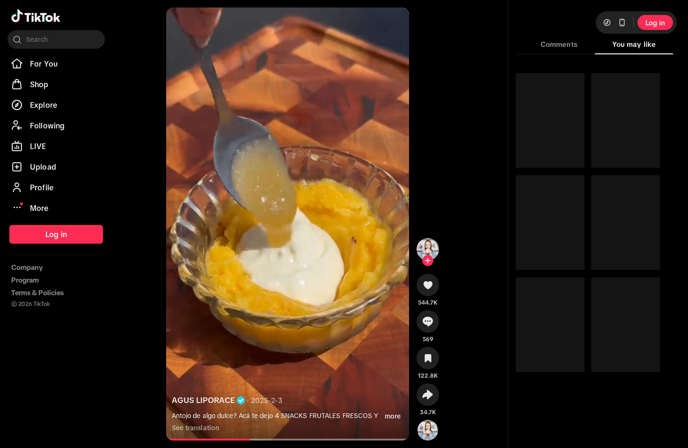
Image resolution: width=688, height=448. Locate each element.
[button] (428, 288)
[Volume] (181, 22)
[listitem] (56, 63)
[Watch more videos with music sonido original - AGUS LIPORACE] (427, 428)
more (393, 416)
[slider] (210, 440)
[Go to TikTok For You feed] (35, 15)
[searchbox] (56, 39)
